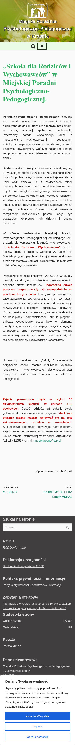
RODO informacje (14, 547)
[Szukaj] (33, 46)
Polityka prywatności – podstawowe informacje (32, 585)
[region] (37, 710)
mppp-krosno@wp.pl (47, 440)
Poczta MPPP (12, 646)
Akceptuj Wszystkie (37, 716)
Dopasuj (37, 726)
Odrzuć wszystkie (37, 736)
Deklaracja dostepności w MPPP (23, 566)
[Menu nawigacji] (42, 46)
